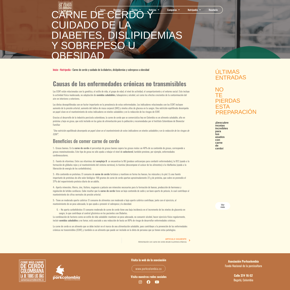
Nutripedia (193, 10)
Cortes (135, 10)
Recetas (117, 10)
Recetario (213, 10)
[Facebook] (148, 282)
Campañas (172, 10)
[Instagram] (140, 282)
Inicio (102, 10)
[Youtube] (157, 282)
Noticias (152, 10)
